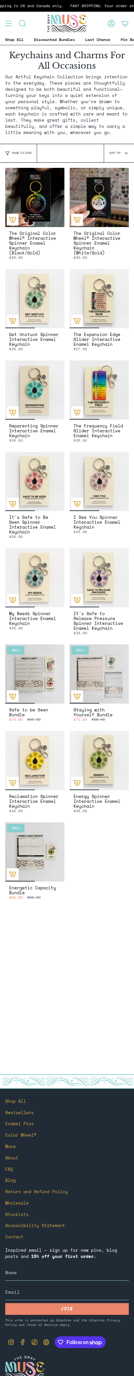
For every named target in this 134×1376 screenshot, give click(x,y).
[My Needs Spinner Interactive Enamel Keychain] (34, 577)
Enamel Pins (19, 1124)
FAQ (9, 1169)
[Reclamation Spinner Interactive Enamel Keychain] (34, 760)
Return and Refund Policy (36, 1192)
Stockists (17, 1214)
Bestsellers (19, 1113)
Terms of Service (42, 1324)
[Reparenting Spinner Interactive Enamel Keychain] (34, 390)
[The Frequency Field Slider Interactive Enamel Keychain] (99, 390)
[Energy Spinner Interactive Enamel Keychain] (99, 760)
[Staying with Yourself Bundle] (99, 674)
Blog (10, 1180)
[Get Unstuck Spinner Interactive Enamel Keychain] (34, 298)
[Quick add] (13, 219)
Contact (14, 1237)
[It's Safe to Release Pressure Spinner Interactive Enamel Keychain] (99, 577)
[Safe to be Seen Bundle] (34, 674)
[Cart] (125, 23)
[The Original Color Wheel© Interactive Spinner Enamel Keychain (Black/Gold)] (34, 197)
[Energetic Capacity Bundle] (34, 852)
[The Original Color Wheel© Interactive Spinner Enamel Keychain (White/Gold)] (99, 197)
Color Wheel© (20, 1135)
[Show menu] (8, 23)
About (11, 1158)
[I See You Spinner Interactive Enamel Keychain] (99, 481)
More (10, 1146)
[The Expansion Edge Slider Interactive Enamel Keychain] (99, 298)
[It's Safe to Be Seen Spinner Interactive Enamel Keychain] (34, 481)
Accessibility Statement (35, 1225)
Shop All (15, 1101)
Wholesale (17, 1203)
